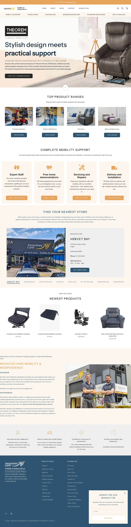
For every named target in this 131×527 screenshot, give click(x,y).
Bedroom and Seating (71, 14)
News (62, 8)
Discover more (114, 198)
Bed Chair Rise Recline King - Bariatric (113, 335)
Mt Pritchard (87, 282)
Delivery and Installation (75, 483)
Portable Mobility (47, 500)
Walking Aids (50, 14)
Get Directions (79, 270)
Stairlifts (44, 490)
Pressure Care (46, 483)
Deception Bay (46, 282)
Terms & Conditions (73, 506)
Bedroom (45, 472)
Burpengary (29, 282)
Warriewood (103, 282)
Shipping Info (71, 486)
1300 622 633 (71, 2)
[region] (65, 52)
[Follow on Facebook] (6, 514)
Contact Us (71, 479)
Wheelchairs (33, 14)
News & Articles (72, 476)
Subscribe (108, 518)
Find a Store (71, 472)
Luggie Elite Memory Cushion (18, 334)
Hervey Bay (13, 282)
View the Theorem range (19, 76)
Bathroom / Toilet (47, 469)
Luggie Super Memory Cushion (50, 334)
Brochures (70, 466)
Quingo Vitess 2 (81, 334)
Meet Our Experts (16, 198)
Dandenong (118, 282)
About (53, 8)
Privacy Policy (71, 496)
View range (19, 135)
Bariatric (44, 466)
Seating (44, 486)
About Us (70, 469)
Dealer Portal (71, 503)
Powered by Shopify (47, 521)
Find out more (82, 198)
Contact (71, 8)
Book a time (49, 198)
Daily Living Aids (119, 14)
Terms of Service (72, 493)
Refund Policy (71, 490)
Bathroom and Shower (96, 14)
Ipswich (60, 282)
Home (44, 8)
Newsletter (84, 8)
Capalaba (72, 282)
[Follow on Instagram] (11, 514)
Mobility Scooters (13, 14)
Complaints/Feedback (74, 500)
